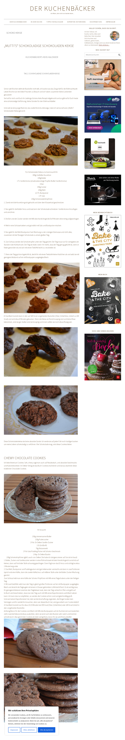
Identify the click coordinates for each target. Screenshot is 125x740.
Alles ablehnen (29, 730)
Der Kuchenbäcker (62, 8)
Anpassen (14, 730)
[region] (32, 720)
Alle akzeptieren (46, 730)
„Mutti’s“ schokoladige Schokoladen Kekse (39, 46)
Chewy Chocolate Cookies (25, 458)
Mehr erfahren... (104, 45)
